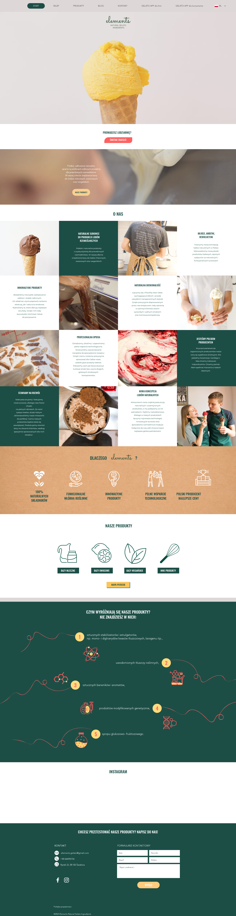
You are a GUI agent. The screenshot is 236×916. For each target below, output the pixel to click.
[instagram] (66, 880)
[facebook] (57, 880)
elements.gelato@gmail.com (75, 853)
